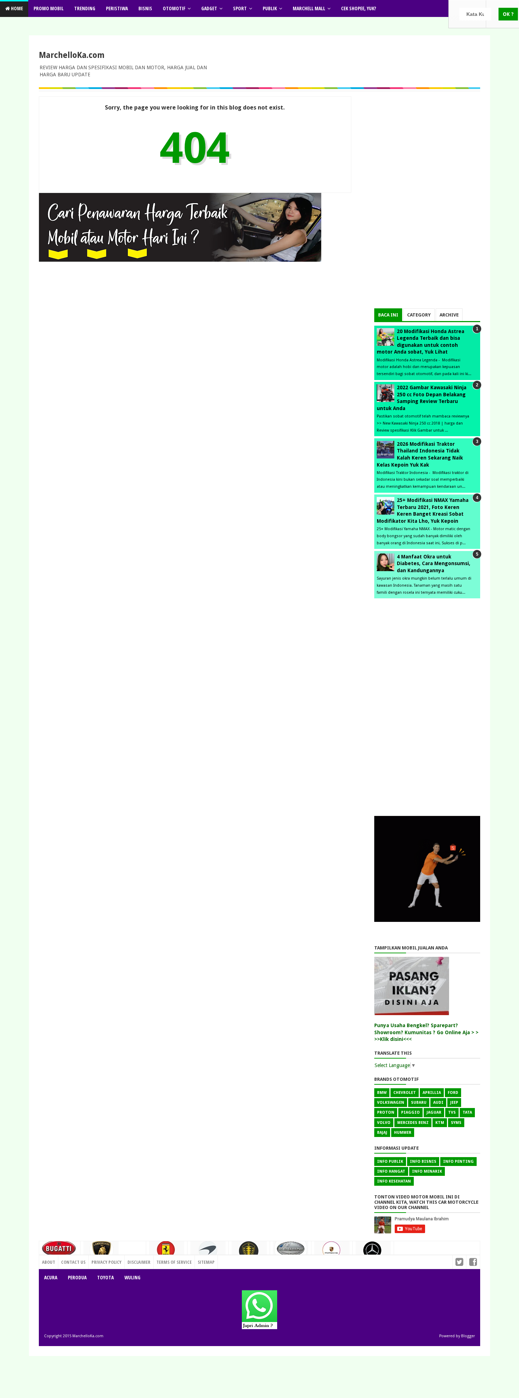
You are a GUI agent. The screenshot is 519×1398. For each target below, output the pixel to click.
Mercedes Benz (413, 1122)
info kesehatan (394, 1181)
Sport (240, 8)
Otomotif (174, 8)
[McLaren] (207, 1252)
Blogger (468, 1336)
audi (438, 1102)
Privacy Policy (106, 1262)
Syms (456, 1122)
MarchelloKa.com (72, 55)
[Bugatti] (59, 1251)
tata (467, 1112)
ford (453, 1092)
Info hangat (391, 1171)
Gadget (209, 8)
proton (385, 1112)
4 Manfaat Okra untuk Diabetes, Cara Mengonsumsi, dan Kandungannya (433, 563)
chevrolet (404, 1092)
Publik (270, 8)
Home (16, 8)
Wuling (132, 1277)
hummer (402, 1132)
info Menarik (427, 1171)
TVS (452, 1112)
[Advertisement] (427, 202)
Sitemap (206, 1262)
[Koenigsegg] (249, 1253)
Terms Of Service (174, 1262)
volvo (383, 1122)
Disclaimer (138, 1262)
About (48, 1262)
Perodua (77, 1277)
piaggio (410, 1112)
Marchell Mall (309, 8)
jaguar (433, 1112)
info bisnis (423, 1161)
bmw (382, 1092)
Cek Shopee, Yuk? (358, 8)
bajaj (382, 1132)
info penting (458, 1161)
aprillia (432, 1092)
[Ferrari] (166, 1252)
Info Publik (390, 1161)
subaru (418, 1102)
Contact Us (131, 1260)
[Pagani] (290, 1251)
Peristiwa (117, 8)
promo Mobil (49, 8)
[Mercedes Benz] (373, 1253)
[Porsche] (331, 1252)
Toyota (105, 1277)
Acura (50, 1277)
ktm (439, 1122)
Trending (84, 8)
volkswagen (390, 1102)
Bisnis (145, 8)
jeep (454, 1102)
